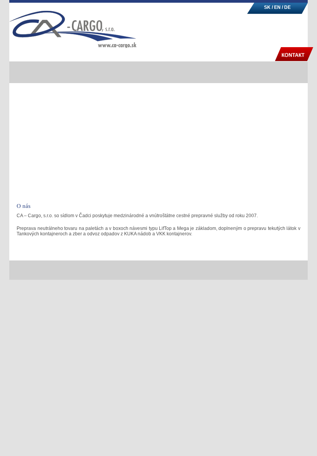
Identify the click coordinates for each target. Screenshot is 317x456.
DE (287, 7)
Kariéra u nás (240, 252)
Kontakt (294, 55)
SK (267, 7)
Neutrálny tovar (172, 55)
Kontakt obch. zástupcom (192, 252)
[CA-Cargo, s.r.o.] (73, 33)
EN (278, 7)
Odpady (261, 55)
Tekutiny (223, 55)
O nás (128, 55)
